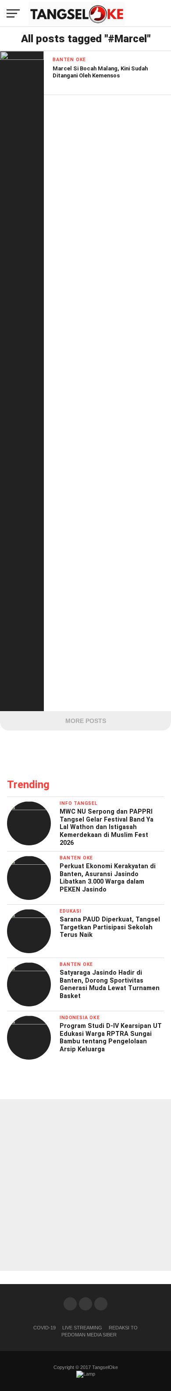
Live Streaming (82, 1327)
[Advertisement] (85, 1185)
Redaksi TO (123, 1327)
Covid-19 (44, 1327)
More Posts (85, 720)
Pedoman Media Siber (89, 1334)
